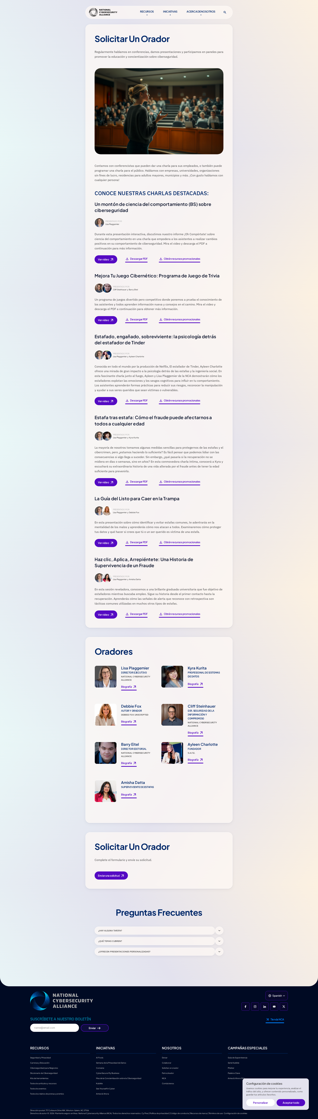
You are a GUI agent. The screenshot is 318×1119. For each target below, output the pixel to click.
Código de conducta (179, 1113)
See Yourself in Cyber (105, 1088)
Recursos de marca (198, 1113)
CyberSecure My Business (107, 1073)
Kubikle (99, 1083)
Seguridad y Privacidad (40, 1058)
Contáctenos (168, 1083)
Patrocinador (168, 1073)
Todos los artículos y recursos (43, 1083)
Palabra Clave (234, 1073)
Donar (164, 1058)
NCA (164, 1078)
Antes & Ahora (102, 1094)
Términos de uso (216, 1113)
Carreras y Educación (40, 1063)
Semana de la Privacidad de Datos (111, 1063)
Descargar (135, 259)
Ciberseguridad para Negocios (44, 1068)
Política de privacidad (159, 1113)
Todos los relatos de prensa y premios (47, 1094)
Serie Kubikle (233, 1063)
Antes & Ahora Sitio (236, 1078)
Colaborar (166, 1063)
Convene (100, 1068)
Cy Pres (145, 1113)
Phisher (231, 1068)
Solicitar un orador (170, 1068)
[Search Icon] (225, 12)
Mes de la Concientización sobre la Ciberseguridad (118, 1078)
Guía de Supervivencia (237, 1058)
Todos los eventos (38, 1088)
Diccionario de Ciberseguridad (44, 1073)
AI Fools (99, 1058)
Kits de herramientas (39, 1078)
